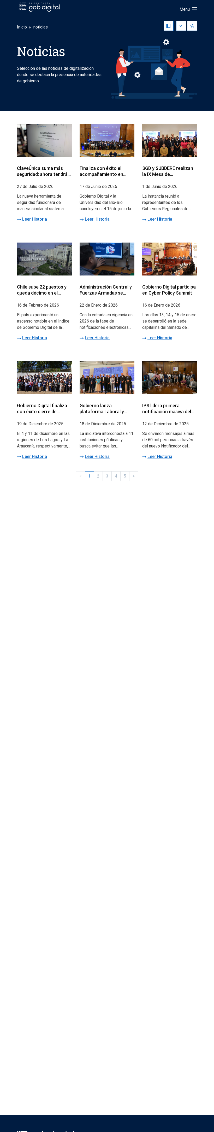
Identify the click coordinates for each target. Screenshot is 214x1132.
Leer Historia (34, 219)
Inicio (22, 27)
